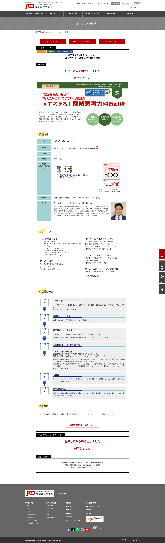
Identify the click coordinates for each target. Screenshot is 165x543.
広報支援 (29, 511)
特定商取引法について (92, 506)
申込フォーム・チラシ (81, 41)
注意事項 (88, 510)
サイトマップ (105, 3)
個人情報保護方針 (91, 503)
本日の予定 (162, 266)
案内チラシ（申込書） (87, 305)
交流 (28, 506)
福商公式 (162, 289)
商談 (28, 508)
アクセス (96, 3)
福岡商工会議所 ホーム (43, 32)
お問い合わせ (134, 7)
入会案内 (162, 254)
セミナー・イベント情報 (162, 277)
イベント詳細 (52, 41)
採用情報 (88, 513)
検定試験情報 (111, 13)
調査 (48, 511)
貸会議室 (130, 13)
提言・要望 (50, 508)
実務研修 (68, 510)
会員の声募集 (51, 517)
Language (116, 3)
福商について (51, 514)
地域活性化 (50, 506)
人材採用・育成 (31, 514)
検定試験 (68, 506)
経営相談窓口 (31, 517)
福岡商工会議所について (84, 3)
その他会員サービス (33, 523)
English (135, 540)
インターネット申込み (64, 305)
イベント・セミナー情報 (60, 32)
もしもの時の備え (32, 520)
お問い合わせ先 (110, 41)
